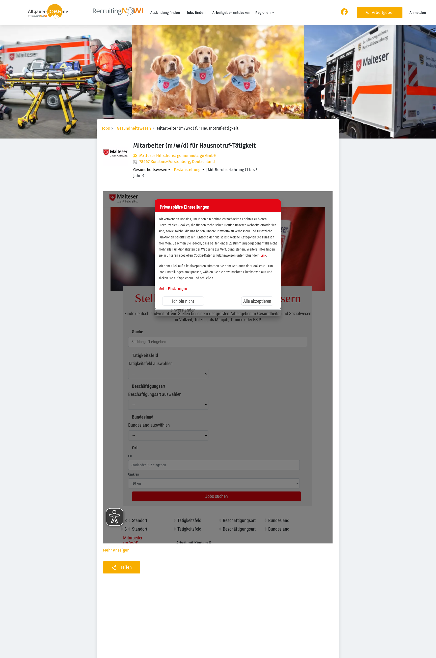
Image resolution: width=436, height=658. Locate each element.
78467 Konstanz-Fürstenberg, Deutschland (177, 161)
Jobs (106, 128)
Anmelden (418, 13)
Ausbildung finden (165, 13)
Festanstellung (187, 170)
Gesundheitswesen (134, 128)
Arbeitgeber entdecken (231, 13)
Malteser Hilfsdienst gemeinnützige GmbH (177, 155)
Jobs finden (196, 13)
